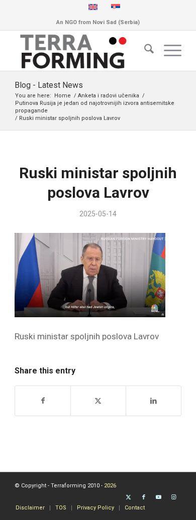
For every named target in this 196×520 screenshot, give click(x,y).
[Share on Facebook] (42, 401)
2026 (110, 485)
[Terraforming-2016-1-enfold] (81, 51)
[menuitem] (144, 51)
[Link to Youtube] (158, 497)
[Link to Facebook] (143, 497)
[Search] (144, 51)
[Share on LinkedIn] (153, 401)
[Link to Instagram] (173, 497)
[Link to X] (128, 497)
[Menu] (167, 51)
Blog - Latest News (49, 85)
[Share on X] (98, 401)
